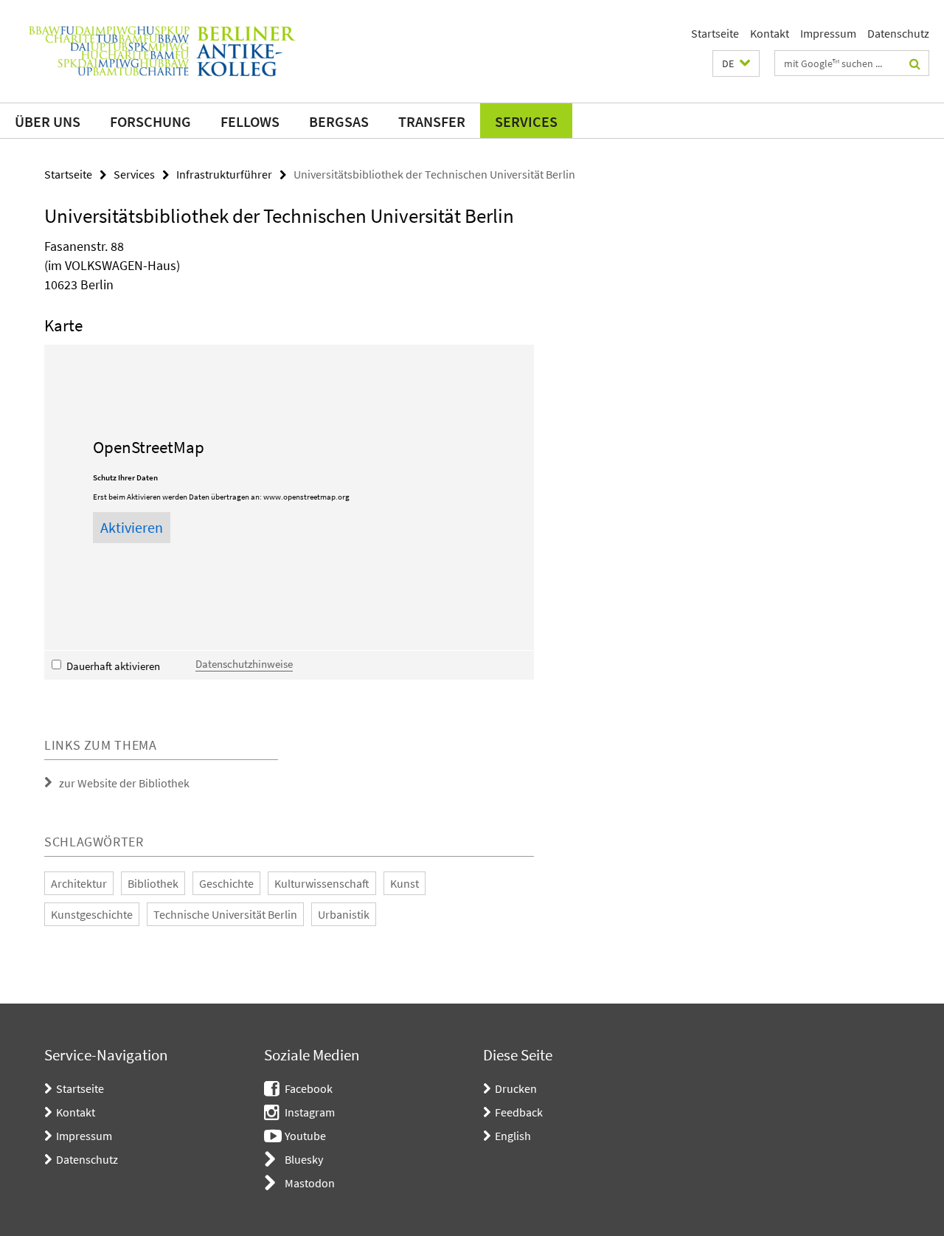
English (513, 1135)
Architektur (79, 883)
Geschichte (226, 883)
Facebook (309, 1088)
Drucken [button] (516, 1088)
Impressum (828, 33)
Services (526, 121)
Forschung (150, 121)
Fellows (250, 121)
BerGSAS (339, 121)
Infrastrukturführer (224, 174)
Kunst (404, 883)
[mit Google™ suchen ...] (915, 63)
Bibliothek (153, 883)
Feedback (519, 1112)
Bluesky (304, 1159)
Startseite (715, 33)
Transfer (431, 121)
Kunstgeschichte (92, 914)
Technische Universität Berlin (225, 914)
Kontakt (769, 33)
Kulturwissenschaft (321, 883)
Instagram (310, 1112)
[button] (736, 63)
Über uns (47, 121)
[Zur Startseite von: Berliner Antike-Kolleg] (162, 51)
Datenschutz (898, 33)
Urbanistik (343, 914)
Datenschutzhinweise (244, 664)
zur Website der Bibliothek (124, 783)
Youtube (305, 1135)
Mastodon (310, 1182)
